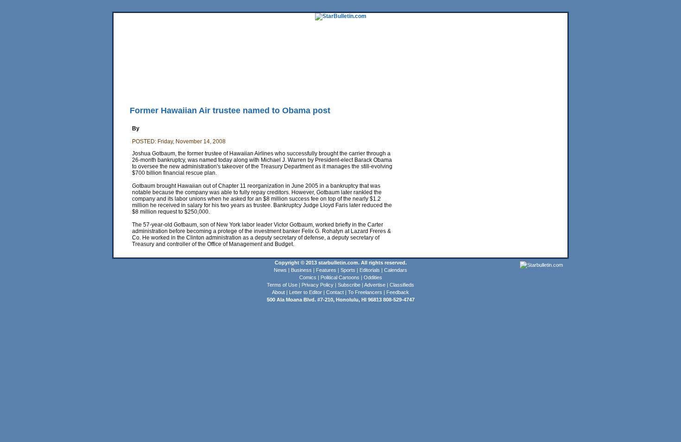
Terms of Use (282, 285)
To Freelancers (365, 292)
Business (301, 270)
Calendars (395, 270)
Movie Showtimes (200, 85)
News (280, 270)
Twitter (244, 85)
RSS (228, 85)
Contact (335, 292)
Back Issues (127, 85)
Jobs (519, 71)
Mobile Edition (160, 85)
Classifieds (554, 71)
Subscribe (349, 285)
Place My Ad (315, 85)
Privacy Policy (318, 285)
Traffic (289, 85)
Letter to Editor (305, 292)
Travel (284, 71)
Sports (347, 270)
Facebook (267, 85)
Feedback (397, 292)
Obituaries (344, 85)
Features (326, 270)
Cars (533, 71)
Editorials (369, 270)
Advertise (374, 285)
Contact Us (372, 85)
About (278, 292)
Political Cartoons (340, 277)
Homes (503, 71)
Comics (307, 277)
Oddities (373, 277)
